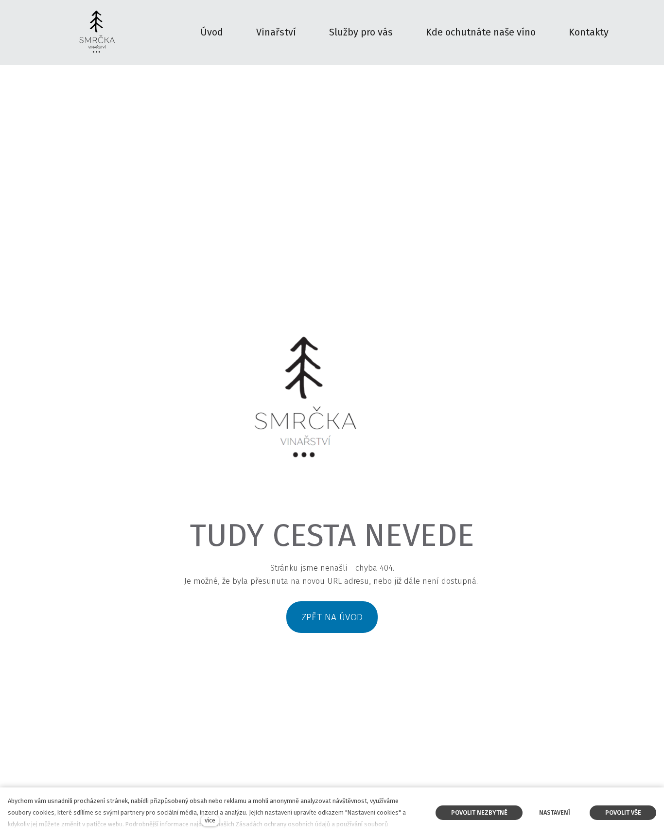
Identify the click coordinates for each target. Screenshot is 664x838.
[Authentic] (97, 32)
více (210, 820)
